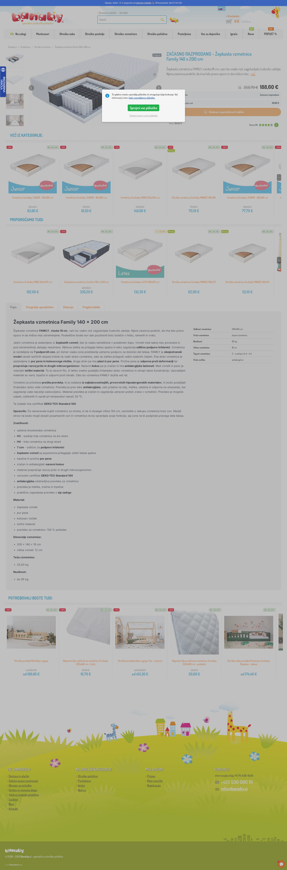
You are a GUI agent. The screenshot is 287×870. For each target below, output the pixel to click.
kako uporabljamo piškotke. (142, 97)
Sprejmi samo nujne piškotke (144, 115)
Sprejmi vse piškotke (143, 108)
